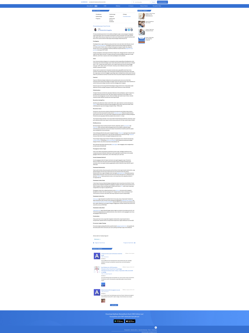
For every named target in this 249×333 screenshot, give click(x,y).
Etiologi (125, 14)
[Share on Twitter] (129, 30)
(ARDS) (111, 201)
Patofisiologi (112, 14)
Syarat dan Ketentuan (142, 329)
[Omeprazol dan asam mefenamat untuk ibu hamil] (97, 258)
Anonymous (106, 256)
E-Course (131, 6)
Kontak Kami (154, 329)
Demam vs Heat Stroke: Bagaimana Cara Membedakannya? (150, 14)
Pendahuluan (98, 14)
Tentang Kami (127, 329)
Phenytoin (131, 134)
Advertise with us (134, 329)
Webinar (118, 6)
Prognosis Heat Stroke (128, 242)
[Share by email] (132, 30)
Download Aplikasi (162, 2)
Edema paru (95, 198)
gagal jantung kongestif (127, 200)
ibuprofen (95, 127)
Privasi (149, 329)
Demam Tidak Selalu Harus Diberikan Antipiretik (150, 39)
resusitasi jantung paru (101, 45)
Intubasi (95, 104)
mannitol (99, 176)
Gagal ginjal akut (97, 210)
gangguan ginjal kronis (122, 226)
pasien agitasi (115, 144)
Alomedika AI (90, 6)
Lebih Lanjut (114, 305)
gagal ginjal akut (120, 173)
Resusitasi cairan (118, 112)
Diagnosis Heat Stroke (100, 242)
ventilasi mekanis (97, 140)
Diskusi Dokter (144, 6)
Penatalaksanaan (127, 16)
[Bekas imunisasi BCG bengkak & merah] (97, 295)
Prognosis (98, 18)
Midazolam (120, 133)
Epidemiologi (99, 16)
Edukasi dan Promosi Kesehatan (112, 20)
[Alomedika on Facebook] (134, 327)
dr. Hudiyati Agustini (108, 273)
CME (105, 6)
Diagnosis (111, 16)
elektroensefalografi (111, 140)
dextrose (118, 190)
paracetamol (126, 125)
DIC (122, 186)
